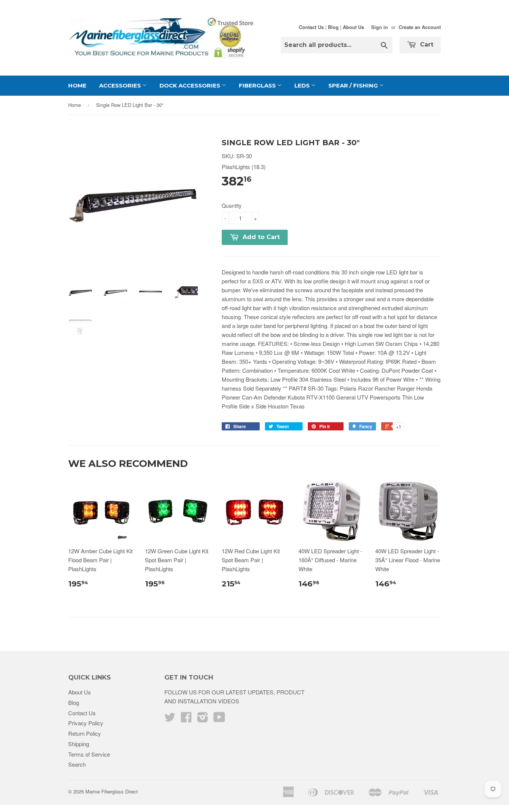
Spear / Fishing (353, 85)
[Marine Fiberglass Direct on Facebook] (186, 719)
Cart (425, 44)
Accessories (120, 85)
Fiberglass (258, 85)
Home (77, 85)
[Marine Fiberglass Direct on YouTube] (219, 719)
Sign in (379, 27)
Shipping (78, 744)
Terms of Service (89, 754)
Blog (333, 27)
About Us (353, 27)
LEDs (302, 85)
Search (77, 764)
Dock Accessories (190, 85)
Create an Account (420, 27)
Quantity (231, 205)
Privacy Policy (85, 723)
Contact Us (311, 27)
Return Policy (84, 733)
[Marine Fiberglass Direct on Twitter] (170, 719)
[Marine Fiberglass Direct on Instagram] (202, 719)
